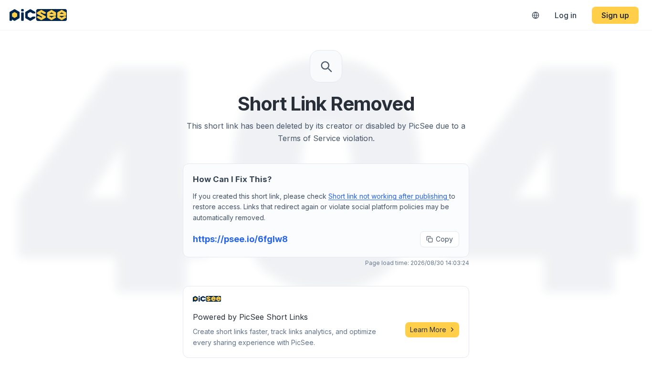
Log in (566, 15)
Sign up (615, 15)
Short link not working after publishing (388, 196)
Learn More (428, 329)
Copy (444, 239)
